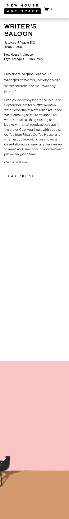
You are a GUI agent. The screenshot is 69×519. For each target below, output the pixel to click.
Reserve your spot (20, 176)
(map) (39, 59)
